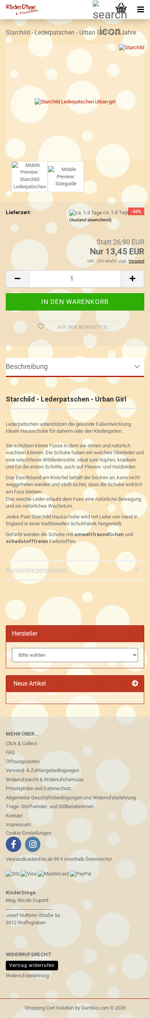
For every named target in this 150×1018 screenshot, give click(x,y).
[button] (17, 278)
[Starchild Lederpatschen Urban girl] (75, 101)
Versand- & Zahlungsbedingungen (42, 770)
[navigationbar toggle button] (140, 9)
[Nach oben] (21, 1006)
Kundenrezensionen (36, 570)
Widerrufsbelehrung (27, 975)
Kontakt (14, 816)
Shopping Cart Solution (49, 1008)
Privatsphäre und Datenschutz (38, 788)
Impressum (18, 824)
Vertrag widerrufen (32, 965)
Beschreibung (27, 366)
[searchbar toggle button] (102, 9)
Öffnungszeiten (23, 761)
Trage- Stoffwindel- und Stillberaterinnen (50, 806)
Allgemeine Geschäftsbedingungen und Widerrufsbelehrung (71, 797)
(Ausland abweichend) (90, 220)
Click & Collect (21, 743)
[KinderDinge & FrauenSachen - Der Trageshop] (19, 9)
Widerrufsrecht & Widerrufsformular (45, 779)
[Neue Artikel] (135, 683)
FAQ (10, 752)
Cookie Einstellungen (28, 833)
